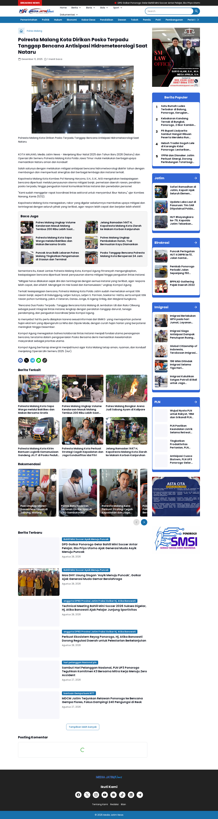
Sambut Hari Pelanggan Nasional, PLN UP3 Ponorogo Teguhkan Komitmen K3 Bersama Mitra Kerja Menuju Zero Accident (104, 671)
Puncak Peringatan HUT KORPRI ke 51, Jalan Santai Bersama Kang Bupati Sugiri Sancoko (182, 255)
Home (63, 7)
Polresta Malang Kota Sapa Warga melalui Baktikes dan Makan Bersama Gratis (54, 241)
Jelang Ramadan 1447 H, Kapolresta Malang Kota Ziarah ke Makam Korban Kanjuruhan (120, 226)
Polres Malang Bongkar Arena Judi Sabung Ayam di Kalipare (125, 408)
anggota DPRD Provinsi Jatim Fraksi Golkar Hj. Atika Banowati (100, 601)
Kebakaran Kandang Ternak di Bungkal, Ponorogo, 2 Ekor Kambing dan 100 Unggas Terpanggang (178, 122)
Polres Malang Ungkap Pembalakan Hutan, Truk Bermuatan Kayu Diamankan (119, 241)
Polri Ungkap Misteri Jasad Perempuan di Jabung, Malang (34, 509)
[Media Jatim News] (36, 11)
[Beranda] (21, 31)
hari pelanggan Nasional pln (80, 662)
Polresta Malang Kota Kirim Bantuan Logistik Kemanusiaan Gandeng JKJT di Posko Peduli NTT (38, 452)
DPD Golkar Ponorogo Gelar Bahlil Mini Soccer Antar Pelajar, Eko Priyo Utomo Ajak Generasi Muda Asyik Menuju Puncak (152, 2)
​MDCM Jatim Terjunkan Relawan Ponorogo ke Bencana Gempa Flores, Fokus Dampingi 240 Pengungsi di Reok (102, 700)
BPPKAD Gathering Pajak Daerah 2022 (182, 283)
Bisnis (89, 7)
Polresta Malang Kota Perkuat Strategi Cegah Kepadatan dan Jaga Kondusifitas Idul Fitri (82, 452)
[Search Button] (196, 11)
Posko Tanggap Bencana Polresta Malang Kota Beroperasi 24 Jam (122, 254)
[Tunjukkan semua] (196, 178)
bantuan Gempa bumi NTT (79, 693)
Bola (102, 7)
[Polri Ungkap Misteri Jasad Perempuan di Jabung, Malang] (37, 493)
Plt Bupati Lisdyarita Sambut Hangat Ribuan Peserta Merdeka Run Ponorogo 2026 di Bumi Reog (176, 134)
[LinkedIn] (131, 795)
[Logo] (109, 777)
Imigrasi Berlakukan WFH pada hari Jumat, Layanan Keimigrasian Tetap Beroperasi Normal (183, 319)
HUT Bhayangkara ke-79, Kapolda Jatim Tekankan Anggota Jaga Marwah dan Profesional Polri (181, 220)
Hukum (58, 19)
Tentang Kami (100, 804)
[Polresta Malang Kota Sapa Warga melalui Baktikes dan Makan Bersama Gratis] (27, 242)
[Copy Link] (44, 360)
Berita (74, 7)
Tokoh (134, 19)
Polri (158, 19)
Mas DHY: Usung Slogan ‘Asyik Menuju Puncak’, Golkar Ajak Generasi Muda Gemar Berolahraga (101, 577)
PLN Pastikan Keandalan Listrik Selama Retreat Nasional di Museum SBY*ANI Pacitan (183, 429)
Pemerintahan (28, 19)
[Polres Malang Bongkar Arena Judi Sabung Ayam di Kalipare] (126, 388)
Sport (116, 7)
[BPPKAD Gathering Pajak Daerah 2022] (161, 286)
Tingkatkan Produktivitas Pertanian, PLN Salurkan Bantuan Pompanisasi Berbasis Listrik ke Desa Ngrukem (181, 444)
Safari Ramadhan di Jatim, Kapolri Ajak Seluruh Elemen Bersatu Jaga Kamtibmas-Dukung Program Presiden (183, 190)
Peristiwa (193, 19)
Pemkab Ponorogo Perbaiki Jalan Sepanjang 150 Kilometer (182, 270)
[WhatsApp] (38, 360)
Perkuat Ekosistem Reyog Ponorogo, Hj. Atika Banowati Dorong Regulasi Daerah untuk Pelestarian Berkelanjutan (104, 638)
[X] (26, 360)
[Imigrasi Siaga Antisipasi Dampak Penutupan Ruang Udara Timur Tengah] (161, 335)
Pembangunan (174, 19)
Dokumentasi (67, 14)
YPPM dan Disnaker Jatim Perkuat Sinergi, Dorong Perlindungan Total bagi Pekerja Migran (177, 159)
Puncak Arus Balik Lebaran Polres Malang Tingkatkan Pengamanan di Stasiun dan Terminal (57, 256)
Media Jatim (110, 814)
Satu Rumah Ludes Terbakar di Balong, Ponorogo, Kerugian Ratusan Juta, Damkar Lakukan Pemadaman (175, 109)
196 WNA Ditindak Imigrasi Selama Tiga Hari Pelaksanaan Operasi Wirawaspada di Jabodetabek (181, 365)
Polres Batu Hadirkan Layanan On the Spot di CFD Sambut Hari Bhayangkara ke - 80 (76, 509)
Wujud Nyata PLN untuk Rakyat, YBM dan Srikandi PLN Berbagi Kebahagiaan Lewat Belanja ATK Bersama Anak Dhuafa (183, 414)
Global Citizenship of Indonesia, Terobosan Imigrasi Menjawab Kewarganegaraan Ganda (183, 349)
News (120, 814)
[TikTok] (122, 795)
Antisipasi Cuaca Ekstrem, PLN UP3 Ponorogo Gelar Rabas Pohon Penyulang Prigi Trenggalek (181, 459)
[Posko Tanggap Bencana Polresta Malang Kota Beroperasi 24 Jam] (91, 257)
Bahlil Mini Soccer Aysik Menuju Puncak (86, 539)
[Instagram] (96, 795)
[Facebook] (20, 360)
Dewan (122, 19)
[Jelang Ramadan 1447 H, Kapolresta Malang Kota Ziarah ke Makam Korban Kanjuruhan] (91, 227)
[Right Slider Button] (197, 20)
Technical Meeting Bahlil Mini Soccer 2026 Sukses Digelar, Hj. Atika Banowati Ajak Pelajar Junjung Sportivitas (104, 608)
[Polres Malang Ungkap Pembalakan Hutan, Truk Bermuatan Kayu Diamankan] (91, 242)
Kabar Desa (88, 19)
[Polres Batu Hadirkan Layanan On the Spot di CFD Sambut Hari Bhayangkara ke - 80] (78, 493)
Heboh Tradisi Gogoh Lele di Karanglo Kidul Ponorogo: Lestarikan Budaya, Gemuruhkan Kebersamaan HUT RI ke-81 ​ (179, 147)
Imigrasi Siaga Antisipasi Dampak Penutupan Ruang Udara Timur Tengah (183, 334)
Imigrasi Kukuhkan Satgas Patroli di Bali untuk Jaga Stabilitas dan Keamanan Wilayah (183, 380)
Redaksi (114, 804)
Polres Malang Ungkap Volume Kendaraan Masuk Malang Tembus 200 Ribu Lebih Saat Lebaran (55, 226)
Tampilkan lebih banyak (83, 727)
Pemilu (147, 19)
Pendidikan (106, 19)
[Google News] (113, 795)
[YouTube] (104, 795)
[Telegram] (32, 360)
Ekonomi (72, 19)
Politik (45, 19)
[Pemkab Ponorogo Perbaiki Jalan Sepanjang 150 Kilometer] (161, 271)
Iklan (123, 804)
